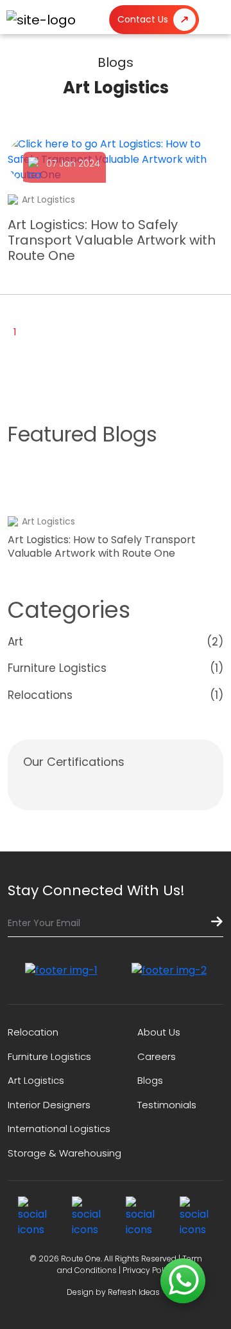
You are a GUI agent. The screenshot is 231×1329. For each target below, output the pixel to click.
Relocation (33, 1032)
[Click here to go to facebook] (35, 1217)
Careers (156, 1056)
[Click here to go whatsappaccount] (182, 1280)
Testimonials (166, 1104)
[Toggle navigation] (215, 19)
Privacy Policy (149, 1270)
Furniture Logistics (49, 1056)
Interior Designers (49, 1104)
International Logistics (59, 1128)
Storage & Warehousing (64, 1153)
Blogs (150, 1080)
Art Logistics (36, 1080)
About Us (158, 1032)
